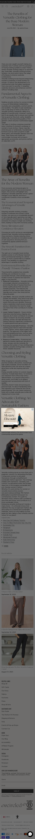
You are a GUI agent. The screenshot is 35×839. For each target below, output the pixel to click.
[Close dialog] (32, 409)
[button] (30, 834)
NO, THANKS (10, 428)
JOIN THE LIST (11, 426)
